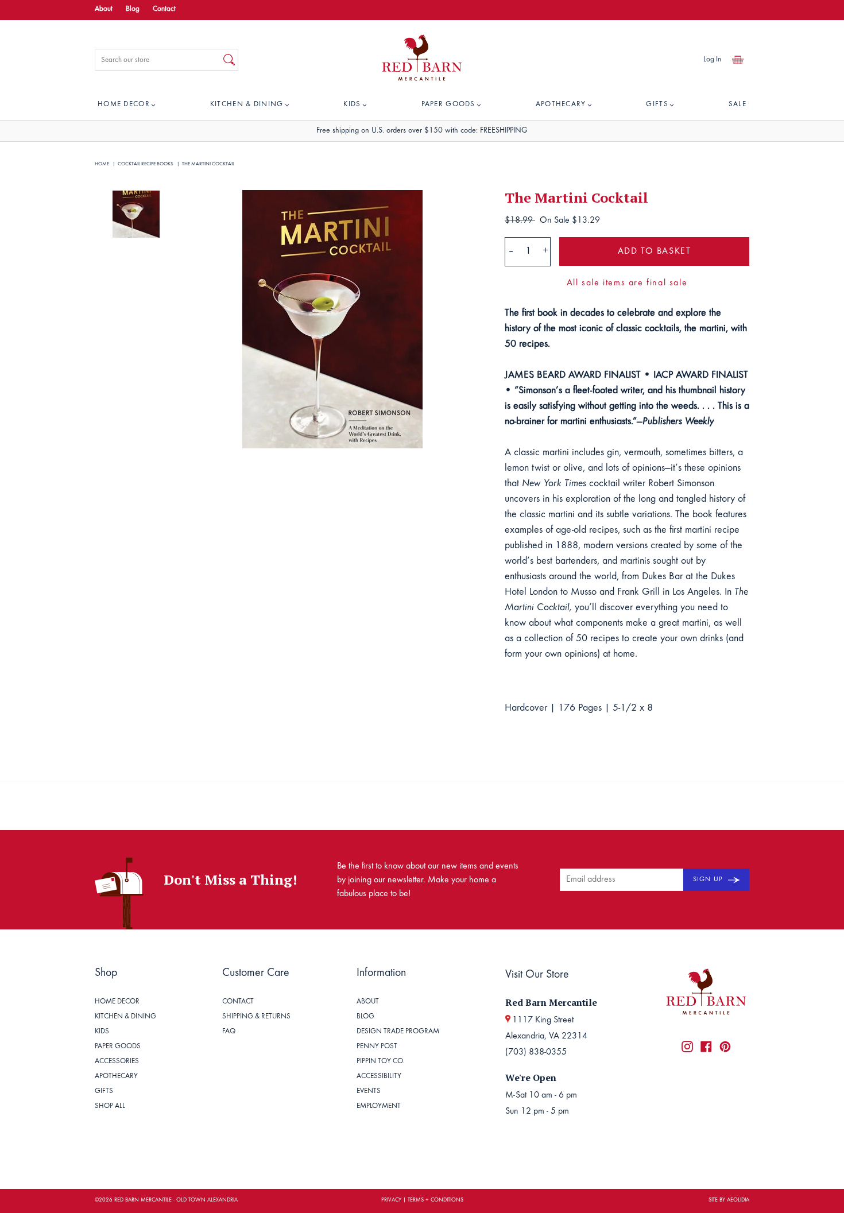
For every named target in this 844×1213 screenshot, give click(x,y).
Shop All (110, 1106)
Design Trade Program (398, 1032)
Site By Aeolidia (729, 1200)
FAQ (228, 1032)
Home (102, 163)
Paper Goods (448, 104)
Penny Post (377, 1047)
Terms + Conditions (435, 1200)
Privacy (391, 1200)
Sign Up (709, 879)
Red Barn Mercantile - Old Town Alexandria (176, 1200)
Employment (379, 1106)
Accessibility (379, 1076)
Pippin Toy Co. (381, 1061)
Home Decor (124, 104)
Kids (352, 104)
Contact (164, 9)
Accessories (117, 1061)
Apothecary (561, 104)
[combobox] (157, 59)
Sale (737, 104)
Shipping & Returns (256, 1017)
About (104, 9)
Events (369, 1091)
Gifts (657, 104)
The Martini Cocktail (208, 163)
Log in (712, 60)
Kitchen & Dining (247, 104)
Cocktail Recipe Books (145, 163)
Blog (133, 9)
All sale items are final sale (627, 283)
